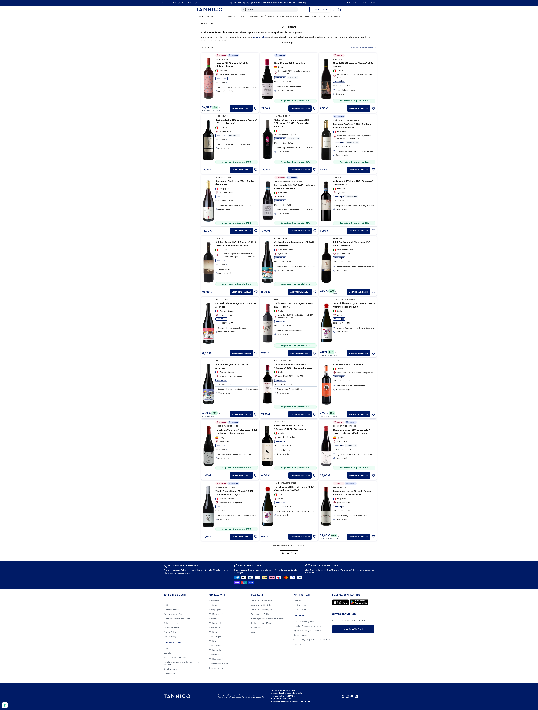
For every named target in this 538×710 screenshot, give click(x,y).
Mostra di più (289, 553)
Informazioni (172, 643)
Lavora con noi (170, 674)
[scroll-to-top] (532, 696)
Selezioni (299, 616)
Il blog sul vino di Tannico (262, 623)
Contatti (167, 653)
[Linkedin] (356, 696)
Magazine (257, 595)
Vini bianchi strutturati (219, 664)
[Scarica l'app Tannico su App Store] (340, 602)
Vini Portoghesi (216, 614)
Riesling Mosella (216, 668)
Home (204, 23)
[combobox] (272, 9)
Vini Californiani (216, 646)
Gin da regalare (300, 635)
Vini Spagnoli (215, 610)
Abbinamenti (292, 17)
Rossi (222, 17)
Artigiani (304, 17)
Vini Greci (213, 632)
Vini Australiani (215, 655)
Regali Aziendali (170, 669)
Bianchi (231, 17)
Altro (337, 17)
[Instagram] (347, 696)
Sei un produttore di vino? (175, 658)
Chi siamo (168, 649)
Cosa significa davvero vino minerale (267, 619)
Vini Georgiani (215, 637)
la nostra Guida (179, 570)
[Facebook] (343, 696)
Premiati (297, 601)
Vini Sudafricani (216, 659)
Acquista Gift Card (353, 629)
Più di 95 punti (299, 610)
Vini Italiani (214, 601)
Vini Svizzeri (214, 628)
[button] (333, 9)
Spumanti (254, 17)
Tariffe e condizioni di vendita (177, 619)
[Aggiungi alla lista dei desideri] (256, 108)
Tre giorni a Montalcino (261, 601)
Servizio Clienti (212, 570)
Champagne (242, 17)
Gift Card (352, 3)
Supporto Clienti (175, 595)
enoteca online (260, 37)
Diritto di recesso (171, 623)
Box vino (297, 644)
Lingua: (188, 3)
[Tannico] (209, 9)
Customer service (171, 610)
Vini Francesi (214, 605)
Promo (201, 17)
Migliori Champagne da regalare (307, 631)
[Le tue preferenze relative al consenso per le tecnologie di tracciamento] (5, 705)
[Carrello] (339, 9)
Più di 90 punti (299, 605)
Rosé (263, 17)
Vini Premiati (301, 595)
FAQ (165, 601)
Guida (166, 605)
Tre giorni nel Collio (260, 614)
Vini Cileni (213, 641)
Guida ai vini (217, 595)
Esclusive (315, 17)
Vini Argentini (215, 650)
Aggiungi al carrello (241, 108)
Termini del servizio (172, 628)
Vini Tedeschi (215, 619)
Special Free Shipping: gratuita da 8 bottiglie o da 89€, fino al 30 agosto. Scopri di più (269, 3)
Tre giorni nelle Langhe (261, 610)
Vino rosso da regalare (303, 622)
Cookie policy (170, 637)
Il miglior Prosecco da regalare (307, 626)
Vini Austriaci (215, 623)
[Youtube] (352, 696)
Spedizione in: (169, 3)
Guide (254, 632)
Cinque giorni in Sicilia (261, 605)
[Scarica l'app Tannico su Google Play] (359, 602)
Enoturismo (256, 628)
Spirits (271, 17)
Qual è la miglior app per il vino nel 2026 (311, 640)
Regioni (280, 17)
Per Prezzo (212, 17)
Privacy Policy (170, 632)
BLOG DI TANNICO (367, 3)
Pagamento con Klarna (174, 614)
